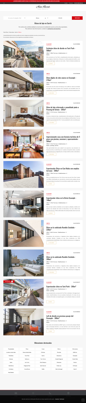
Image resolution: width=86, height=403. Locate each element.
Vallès (43, 369)
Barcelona (11, 32)
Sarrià (16, 32)
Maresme (59, 362)
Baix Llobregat (59, 369)
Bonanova (59, 355)
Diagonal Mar (27, 365)
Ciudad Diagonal (59, 359)
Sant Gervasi (43, 365)
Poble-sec (59, 365)
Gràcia (75, 362)
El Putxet (75, 365)
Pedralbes (11, 355)
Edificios (75, 352)
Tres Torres (43, 359)
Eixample (75, 355)
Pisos (27, 349)
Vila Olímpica (43, 362)
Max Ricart (6, 32)
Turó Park (27, 355)
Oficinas (43, 352)
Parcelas (59, 352)
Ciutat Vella (75, 359)
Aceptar (57, 399)
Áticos (19, 32)
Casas (43, 349)
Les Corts (27, 362)
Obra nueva (75, 349)
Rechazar (62, 399)
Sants (11, 362)
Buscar (77, 18)
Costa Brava (27, 369)
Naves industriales (27, 352)
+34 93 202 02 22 (78, 3)
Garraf (75, 369)
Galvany (11, 359)
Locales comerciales (11, 352)
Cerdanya (11, 369)
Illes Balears (11, 372)
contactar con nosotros (53, 28)
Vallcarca (27, 359)
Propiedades (11, 349)
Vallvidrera (11, 365)
